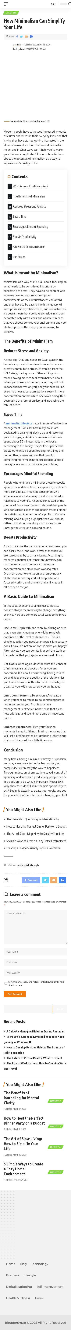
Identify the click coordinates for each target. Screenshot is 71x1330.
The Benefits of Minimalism (29, 196)
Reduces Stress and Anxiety (29, 206)
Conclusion (19, 257)
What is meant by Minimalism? (30, 186)
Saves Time (20, 216)
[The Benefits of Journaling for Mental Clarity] (57, 1096)
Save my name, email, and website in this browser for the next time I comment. (36, 983)
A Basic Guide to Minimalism (29, 247)
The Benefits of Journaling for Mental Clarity (33, 819)
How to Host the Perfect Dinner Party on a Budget (36, 826)
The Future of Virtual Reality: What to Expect (34, 1058)
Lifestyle (11, 13)
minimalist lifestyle (19, 423)
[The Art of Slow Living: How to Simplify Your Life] (57, 1142)
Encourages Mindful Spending (30, 226)
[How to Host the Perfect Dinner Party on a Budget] (57, 1121)
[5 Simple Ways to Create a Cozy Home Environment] (57, 1167)
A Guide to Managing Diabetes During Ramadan (35, 1031)
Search (60, 1009)
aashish (17, 44)
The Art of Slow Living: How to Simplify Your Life (35, 834)
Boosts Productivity (24, 237)
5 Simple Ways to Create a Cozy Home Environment (36, 841)
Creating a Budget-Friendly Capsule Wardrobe (33, 848)
